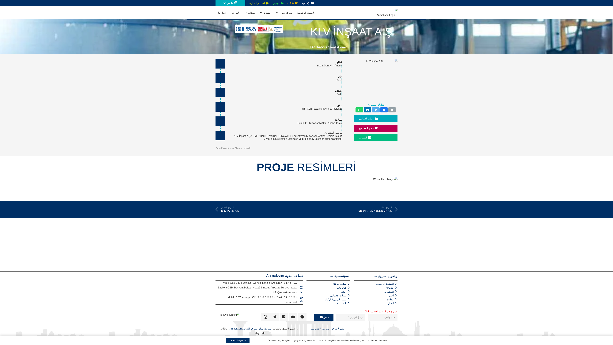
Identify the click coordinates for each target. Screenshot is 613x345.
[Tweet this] (376, 109)
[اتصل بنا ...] (300, 302)
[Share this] (384, 109)
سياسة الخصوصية (319, 328)
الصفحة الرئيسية (338, 46)
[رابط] (386, 13)
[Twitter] (274, 317)
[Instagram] (265, 317)
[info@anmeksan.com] (300, 292)
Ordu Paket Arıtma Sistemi (229, 148)
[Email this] (392, 109)
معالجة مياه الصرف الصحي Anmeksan (250, 328)
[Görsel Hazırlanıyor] (379, 186)
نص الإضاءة (337, 328)
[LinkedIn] (284, 317)
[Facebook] (302, 317)
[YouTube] (293, 317)
